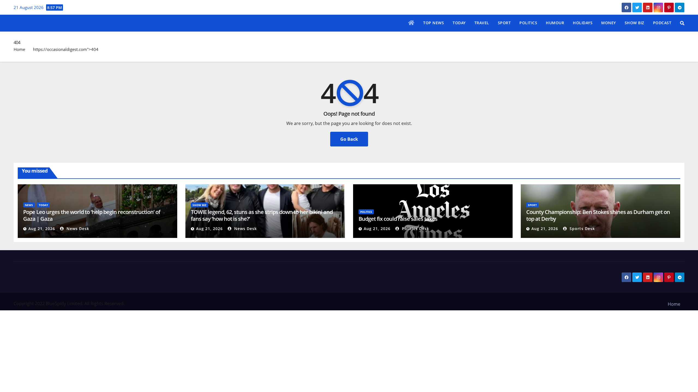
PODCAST (662, 22)
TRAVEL (481, 22)
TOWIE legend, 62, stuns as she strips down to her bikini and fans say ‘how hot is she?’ (262, 215)
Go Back (349, 139)
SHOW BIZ (634, 22)
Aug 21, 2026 (41, 228)
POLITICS (528, 22)
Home (19, 49)
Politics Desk (415, 228)
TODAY (459, 22)
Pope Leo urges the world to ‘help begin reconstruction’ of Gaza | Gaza (91, 215)
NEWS (29, 205)
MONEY (608, 22)
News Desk (77, 228)
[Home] (411, 23)
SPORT (504, 22)
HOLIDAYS (582, 22)
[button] (682, 23)
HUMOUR (555, 22)
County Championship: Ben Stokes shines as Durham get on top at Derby (598, 215)
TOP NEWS (433, 22)
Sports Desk (581, 228)
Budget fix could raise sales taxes (398, 218)
